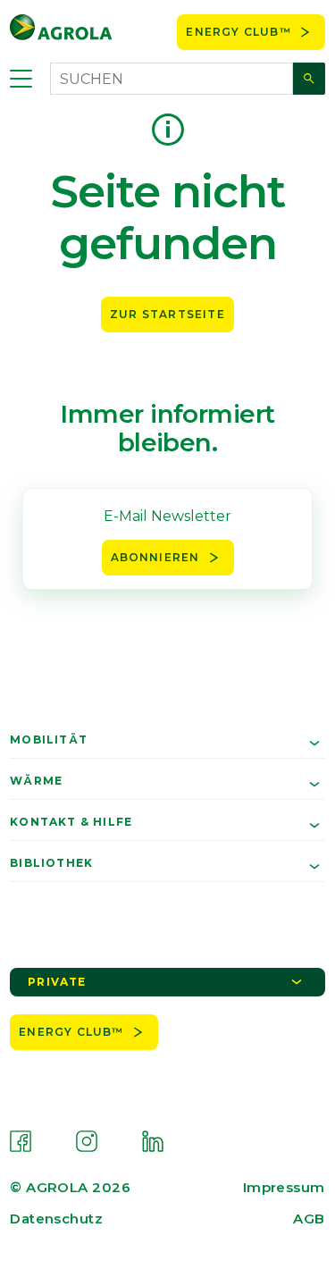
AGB (308, 1218)
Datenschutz (56, 1218)
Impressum (284, 1187)
